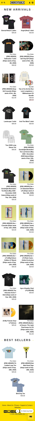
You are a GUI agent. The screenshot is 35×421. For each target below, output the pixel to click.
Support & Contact (26, 405)
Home (4, 405)
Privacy (16, 405)
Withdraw (18, 407)
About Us (10, 405)
